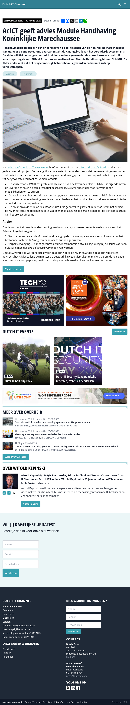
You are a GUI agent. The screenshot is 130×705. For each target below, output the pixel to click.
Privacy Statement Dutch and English (70, 702)
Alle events (119, 331)
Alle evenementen (12, 606)
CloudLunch (9, 649)
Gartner (7, 652)
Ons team (8, 610)
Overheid (10, 73)
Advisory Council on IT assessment (28, 167)
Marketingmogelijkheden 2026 (19, 625)
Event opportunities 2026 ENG (18, 636)
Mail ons (70, 656)
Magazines (8, 617)
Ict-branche (28, 73)
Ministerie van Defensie (93, 167)
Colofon (7, 621)
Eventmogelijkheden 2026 (16, 629)
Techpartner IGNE (119, 702)
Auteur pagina (30, 503)
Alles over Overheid (15, 456)
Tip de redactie (13, 269)
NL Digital (8, 656)
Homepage (8, 614)
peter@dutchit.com (76, 675)
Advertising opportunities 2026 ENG (22, 633)
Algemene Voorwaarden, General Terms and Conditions (27, 702)
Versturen (11, 573)
